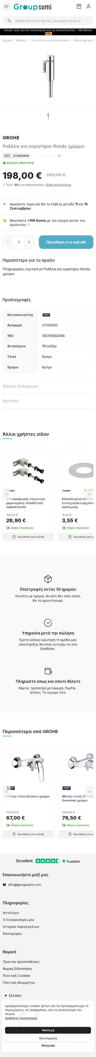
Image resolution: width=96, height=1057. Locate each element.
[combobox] (48, 21)
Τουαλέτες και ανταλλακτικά (50, 40)
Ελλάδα (15, 995)
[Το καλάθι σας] (79, 6)
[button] (48, 155)
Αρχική (7, 40)
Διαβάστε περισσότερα (21, 1018)
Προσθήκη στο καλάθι (66, 242)
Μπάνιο (21, 40)
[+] (29, 242)
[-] (8, 242)
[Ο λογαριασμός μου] (88, 6)
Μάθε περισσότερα (58, 184)
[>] (89, 494)
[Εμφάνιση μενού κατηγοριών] (6, 6)
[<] (6, 494)
